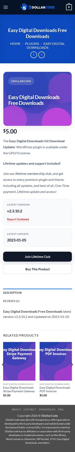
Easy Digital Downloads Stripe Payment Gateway (19, 389)
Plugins (32, 43)
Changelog (47, 409)
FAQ (61, 409)
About (16, 409)
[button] (5, 7)
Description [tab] (12, 292)
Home (15, 43)
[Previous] (3, 373)
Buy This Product (37, 269)
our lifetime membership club (30, 173)
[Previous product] (41, 54)
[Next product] (33, 54)
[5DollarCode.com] (37, 7)
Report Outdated (18, 219)
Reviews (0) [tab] (11, 301)
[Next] (71, 373)
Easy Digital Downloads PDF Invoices (55, 389)
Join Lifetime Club (37, 256)
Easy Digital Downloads (46, 45)
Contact (30, 409)
